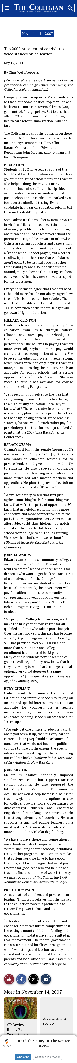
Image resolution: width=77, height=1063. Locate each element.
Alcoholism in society (54, 1020)
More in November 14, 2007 (33, 992)
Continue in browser (47, 1056)
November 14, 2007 (37, 33)
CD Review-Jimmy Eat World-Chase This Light (17, 1031)
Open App (23, 1056)
